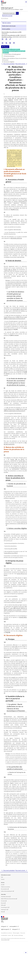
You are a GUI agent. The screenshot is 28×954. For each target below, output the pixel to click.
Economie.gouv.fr (4, 907)
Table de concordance (5, 886)
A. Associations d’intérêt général (12, 54)
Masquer (6, 47)
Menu (26, 2)
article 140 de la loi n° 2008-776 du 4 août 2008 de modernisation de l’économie (15, 317)
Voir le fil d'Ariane (4, 18)
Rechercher (17, 13)
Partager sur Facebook (2, 43)
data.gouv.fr (15, 929)
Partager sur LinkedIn (10, 43)
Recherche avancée (7, 16)
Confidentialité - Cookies (6, 935)
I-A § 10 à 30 (20, 422)
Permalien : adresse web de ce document (10, 39)
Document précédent (9, 64)
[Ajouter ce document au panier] (6, 39)
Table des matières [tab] (6, 23)
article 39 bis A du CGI (10, 121)
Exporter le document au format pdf (2, 39)
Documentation (4, 889)
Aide (2, 877)
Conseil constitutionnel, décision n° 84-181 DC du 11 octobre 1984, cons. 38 (16, 522)
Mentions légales (16, 933)
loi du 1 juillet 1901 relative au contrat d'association (15, 200)
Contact (2, 879)
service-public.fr (13, 926)
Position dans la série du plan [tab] (9, 26)
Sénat (2, 911)
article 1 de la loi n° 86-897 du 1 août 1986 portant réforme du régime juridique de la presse (15, 608)
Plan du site (22, 933)
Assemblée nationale (5, 896)
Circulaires (3, 901)
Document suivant (20, 64)
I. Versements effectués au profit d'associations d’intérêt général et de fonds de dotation (14, 51)
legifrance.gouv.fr (5, 929)
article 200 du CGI (9, 269)
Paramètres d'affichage (18, 935)
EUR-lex (2, 905)
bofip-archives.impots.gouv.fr (7, 891)
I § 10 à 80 (22, 461)
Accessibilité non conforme (6, 933)
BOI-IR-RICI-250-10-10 (16, 238)
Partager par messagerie (14, 43)
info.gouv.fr (4, 926)
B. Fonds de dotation (9, 56)
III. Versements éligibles (8, 62)
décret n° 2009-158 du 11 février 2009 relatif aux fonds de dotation (16, 285)
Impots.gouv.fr (4, 909)
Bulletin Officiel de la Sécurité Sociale (8, 898)
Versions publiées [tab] (6, 29)
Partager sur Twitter (6, 43)
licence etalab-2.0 (4, 939)
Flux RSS (2, 884)
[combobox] (9, 13)
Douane (2, 903)
